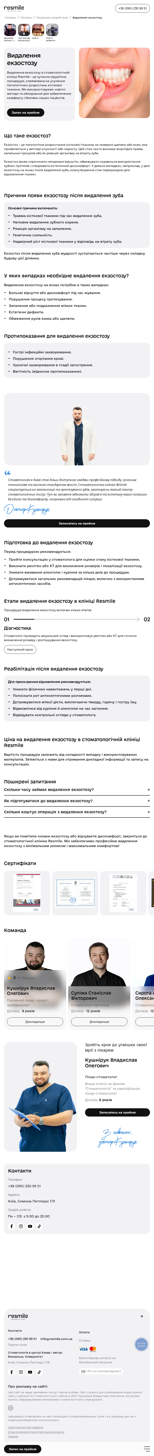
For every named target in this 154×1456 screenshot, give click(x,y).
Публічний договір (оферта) (25, 1427)
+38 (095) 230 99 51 (24, 1186)
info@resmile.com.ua (56, 1339)
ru (89, 1371)
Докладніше (35, 1021)
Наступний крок (20, 649)
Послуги (26, 17)
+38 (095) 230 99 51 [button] (132, 8)
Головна (10, 17)
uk (83, 1371)
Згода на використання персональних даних (36, 1432)
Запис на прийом (26, 112)
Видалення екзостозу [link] (87, 17)
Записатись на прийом (77, 523)
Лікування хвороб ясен (52, 17)
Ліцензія (13, 1436)
